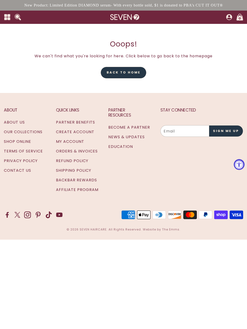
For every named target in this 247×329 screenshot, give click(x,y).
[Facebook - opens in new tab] (7, 214)
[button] (7, 17)
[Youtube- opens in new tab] (59, 214)
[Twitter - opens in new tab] (17, 215)
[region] (123, 5)
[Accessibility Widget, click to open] (239, 164)
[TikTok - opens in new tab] (48, 214)
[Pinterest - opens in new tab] (38, 214)
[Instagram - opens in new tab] (27, 214)
